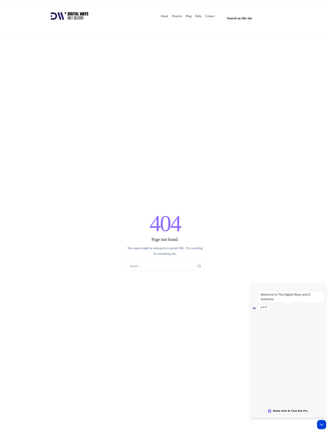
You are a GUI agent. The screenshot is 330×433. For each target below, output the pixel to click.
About (164, 16)
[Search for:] (165, 266)
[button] (220, 4)
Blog (189, 16)
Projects (177, 16)
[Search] (270, 18)
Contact (210, 16)
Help (198, 16)
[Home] (69, 16)
